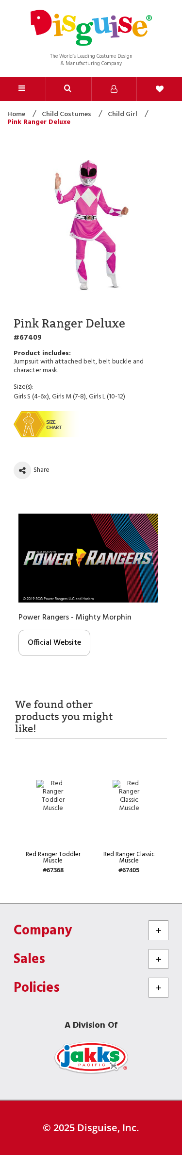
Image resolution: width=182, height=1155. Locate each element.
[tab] (68, 89)
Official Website (54, 643)
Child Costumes (67, 114)
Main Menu (23, 89)
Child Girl (123, 114)
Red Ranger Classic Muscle (129, 857)
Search (68, 89)
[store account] (114, 89)
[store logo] (91, 29)
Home (17, 114)
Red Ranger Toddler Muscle (53, 857)
